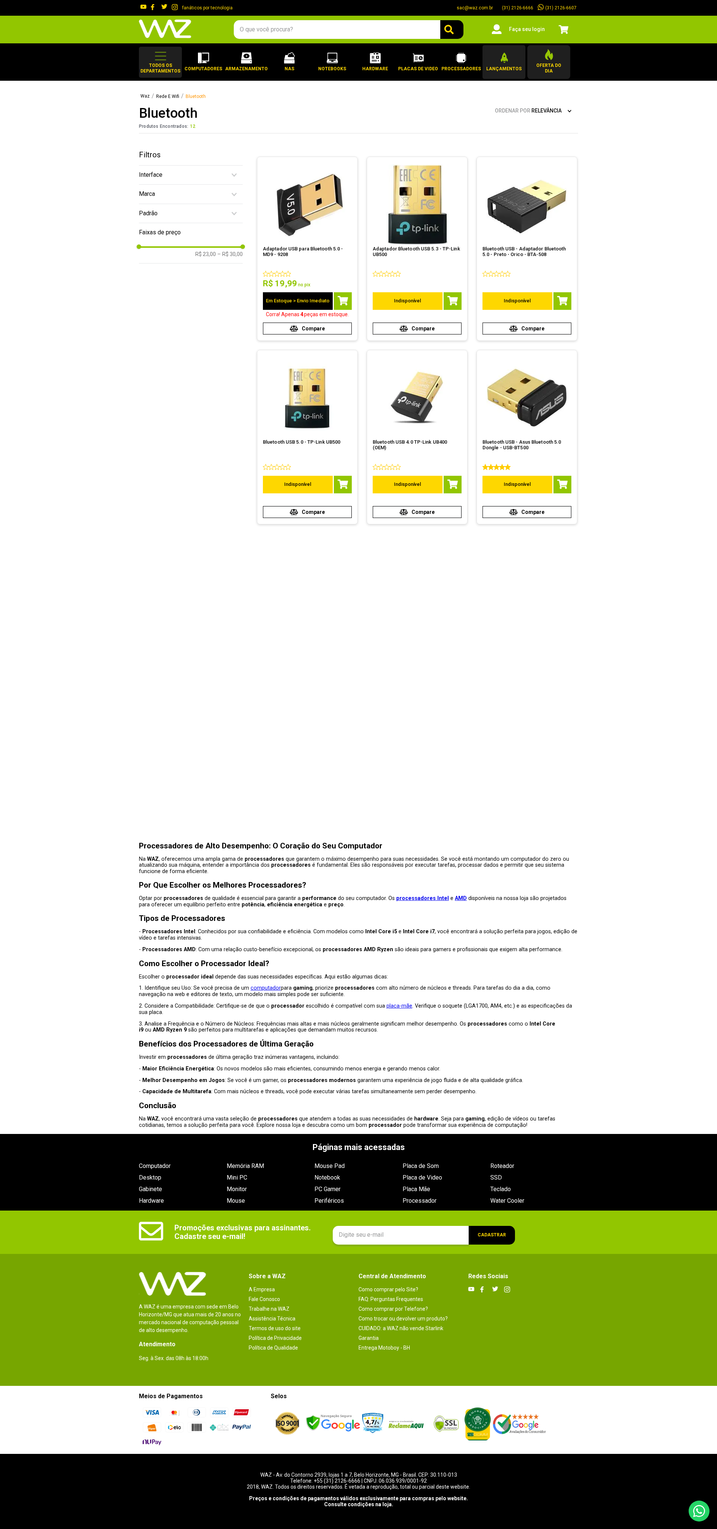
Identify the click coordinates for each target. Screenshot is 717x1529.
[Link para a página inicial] (145, 96)
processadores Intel (422, 898)
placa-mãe (399, 1006)
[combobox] (348, 29)
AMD (461, 898)
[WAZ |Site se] (333, 1424)
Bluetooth (196, 96)
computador (266, 988)
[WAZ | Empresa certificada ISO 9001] (287, 1424)
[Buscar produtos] (452, 29)
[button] (160, 62)
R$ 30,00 (230, 254)
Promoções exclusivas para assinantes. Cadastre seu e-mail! (242, 1232)
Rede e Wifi (167, 96)
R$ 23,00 (205, 254)
